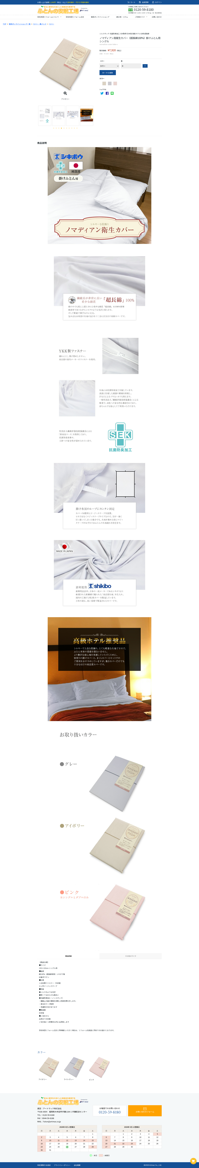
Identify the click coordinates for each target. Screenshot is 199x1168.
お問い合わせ (157, 17)
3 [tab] (59, 128)
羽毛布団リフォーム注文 (75, 17)
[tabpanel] (44, 116)
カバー (51, 24)
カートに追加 (107, 73)
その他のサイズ (130, 956)
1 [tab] (53, 128)
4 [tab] (61, 128)
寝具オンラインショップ (100, 17)
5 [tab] (64, 128)
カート (132, 2)
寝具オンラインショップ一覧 (19, 24)
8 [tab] (71, 128)
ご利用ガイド (140, 17)
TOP (4, 24)
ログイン (158, 2)
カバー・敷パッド (39, 24)
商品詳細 (68, 956)
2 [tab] (56, 128)
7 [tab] (69, 128)
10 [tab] (77, 128)
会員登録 (145, 2)
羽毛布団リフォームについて (48, 17)
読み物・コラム (122, 17)
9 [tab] (74, 128)
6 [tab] (66, 128)
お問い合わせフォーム (145, 1111)
